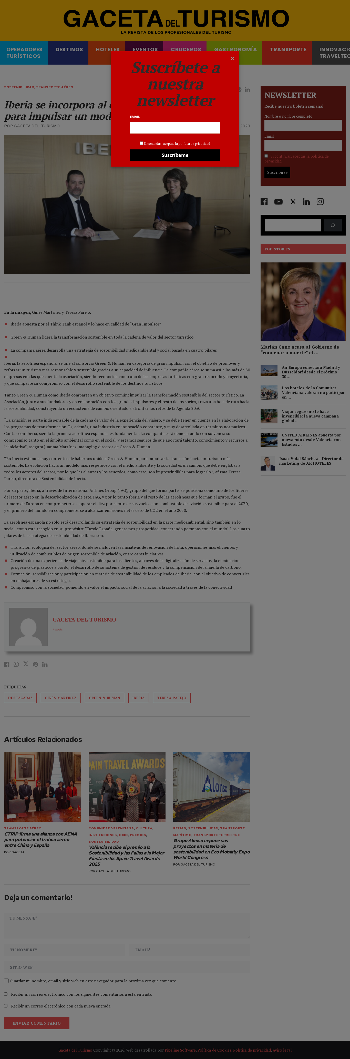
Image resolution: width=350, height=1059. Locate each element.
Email (135, 116)
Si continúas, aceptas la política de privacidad (177, 143)
